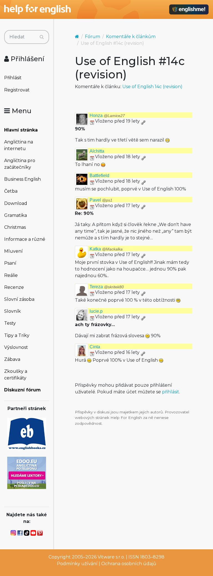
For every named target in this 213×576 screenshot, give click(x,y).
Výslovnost (16, 347)
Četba (10, 191)
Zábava (12, 359)
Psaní (10, 263)
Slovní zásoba (19, 299)
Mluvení (13, 251)
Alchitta (97, 151)
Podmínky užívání (77, 563)
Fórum (92, 36)
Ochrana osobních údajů (128, 563)
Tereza (107, 286)
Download (15, 203)
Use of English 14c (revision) (152, 86)
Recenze (14, 287)
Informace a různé (24, 239)
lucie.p (96, 311)
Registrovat (17, 90)
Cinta (95, 346)
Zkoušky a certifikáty (15, 375)
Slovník (12, 311)
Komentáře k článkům (131, 36)
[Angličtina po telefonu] (26, 472)
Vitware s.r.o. (111, 557)
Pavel (101, 200)
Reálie (11, 275)
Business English (22, 179)
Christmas (15, 227)
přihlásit (170, 391)
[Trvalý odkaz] (143, 121)
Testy (10, 323)
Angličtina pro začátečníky (19, 164)
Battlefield (99, 175)
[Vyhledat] (41, 37)
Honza (107, 115)
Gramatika (15, 215)
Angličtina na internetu (18, 145)
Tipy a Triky (16, 335)
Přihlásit (13, 77)
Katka (106, 249)
